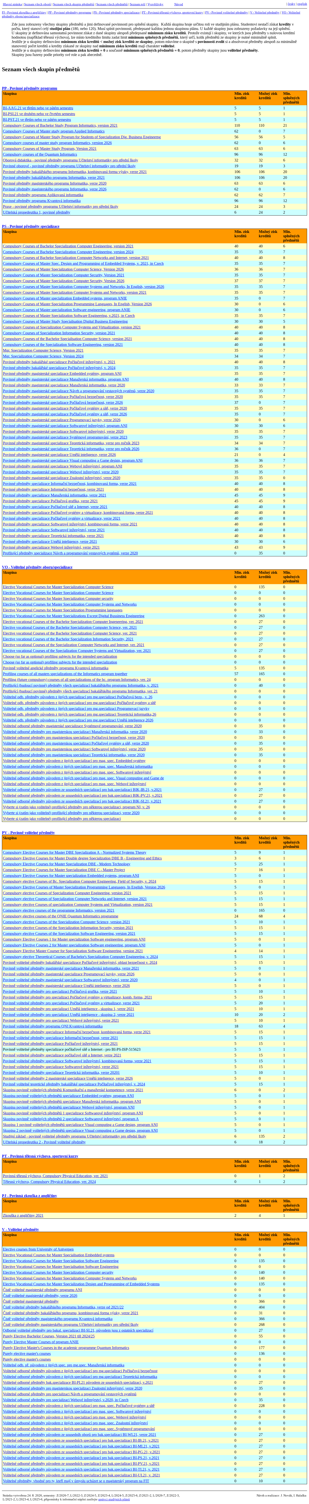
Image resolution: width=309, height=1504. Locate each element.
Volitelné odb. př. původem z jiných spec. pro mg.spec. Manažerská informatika (63, 1365)
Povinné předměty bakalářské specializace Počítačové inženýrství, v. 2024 (59, 368)
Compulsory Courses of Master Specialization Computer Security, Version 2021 (63, 275)
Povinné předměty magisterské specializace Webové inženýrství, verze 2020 (61, 472)
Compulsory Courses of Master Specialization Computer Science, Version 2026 (63, 269)
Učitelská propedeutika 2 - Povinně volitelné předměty (44, 1142)
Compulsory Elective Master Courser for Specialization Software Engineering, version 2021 (73, 951)
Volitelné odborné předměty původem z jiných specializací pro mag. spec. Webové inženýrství (74, 784)
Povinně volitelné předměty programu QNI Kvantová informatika (53, 1026)
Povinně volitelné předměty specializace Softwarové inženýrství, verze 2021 (61, 1067)
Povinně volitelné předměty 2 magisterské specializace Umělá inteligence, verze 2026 (68, 1078)
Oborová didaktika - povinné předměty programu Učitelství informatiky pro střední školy (70, 160)
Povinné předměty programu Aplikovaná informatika (43, 195)
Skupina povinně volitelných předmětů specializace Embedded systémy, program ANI (68, 1096)
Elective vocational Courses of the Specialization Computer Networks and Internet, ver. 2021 (73, 645)
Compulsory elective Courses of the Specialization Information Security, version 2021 (68, 928)
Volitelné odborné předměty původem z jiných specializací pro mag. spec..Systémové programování (79, 1429)
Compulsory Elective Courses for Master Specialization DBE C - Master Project (64, 870)
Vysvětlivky (155, 4)
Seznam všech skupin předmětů (73, 4)
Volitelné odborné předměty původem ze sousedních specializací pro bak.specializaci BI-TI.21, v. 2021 (81, 1469)
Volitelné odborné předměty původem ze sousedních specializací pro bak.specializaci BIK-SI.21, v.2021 (82, 801)
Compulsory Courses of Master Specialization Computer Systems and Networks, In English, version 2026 (83, 287)
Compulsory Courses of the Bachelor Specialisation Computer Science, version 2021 (67, 339)
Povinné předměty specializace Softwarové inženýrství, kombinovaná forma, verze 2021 (70, 524)
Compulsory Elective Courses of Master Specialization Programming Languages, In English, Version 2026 (84, 887)
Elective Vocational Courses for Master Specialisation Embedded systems (58, 1255)
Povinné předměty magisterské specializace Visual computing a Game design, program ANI (72, 460)
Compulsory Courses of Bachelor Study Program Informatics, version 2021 (60, 125)
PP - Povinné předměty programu (69, 12)
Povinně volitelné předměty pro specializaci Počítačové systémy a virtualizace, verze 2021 (71, 1003)
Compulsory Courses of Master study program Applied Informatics (54, 131)
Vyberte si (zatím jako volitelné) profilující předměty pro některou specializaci (62, 819)
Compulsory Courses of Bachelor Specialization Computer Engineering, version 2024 (68, 252)
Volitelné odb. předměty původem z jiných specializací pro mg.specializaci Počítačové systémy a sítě (79, 703)
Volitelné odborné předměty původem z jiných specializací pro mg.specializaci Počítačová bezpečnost (80, 1371)
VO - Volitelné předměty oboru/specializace (37, 567)
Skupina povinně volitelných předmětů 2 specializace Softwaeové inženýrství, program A (71, 1119)
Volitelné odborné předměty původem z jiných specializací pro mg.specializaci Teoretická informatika (80, 1377)
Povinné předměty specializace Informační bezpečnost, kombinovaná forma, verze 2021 (70, 484)
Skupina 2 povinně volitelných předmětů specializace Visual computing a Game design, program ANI (80, 1130)
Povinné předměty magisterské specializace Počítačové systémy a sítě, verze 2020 (65, 408)
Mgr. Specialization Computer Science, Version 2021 (43, 350)
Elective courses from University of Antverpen (38, 1249)
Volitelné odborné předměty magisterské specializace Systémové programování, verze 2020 (72, 726)
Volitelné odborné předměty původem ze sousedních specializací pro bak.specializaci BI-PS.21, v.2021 (81, 1458)
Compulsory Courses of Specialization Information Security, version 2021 (59, 333)
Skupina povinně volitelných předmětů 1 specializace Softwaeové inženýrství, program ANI (73, 1113)
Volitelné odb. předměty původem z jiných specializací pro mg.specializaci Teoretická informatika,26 (79, 714)
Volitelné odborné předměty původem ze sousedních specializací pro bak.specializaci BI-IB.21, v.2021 (81, 1440)
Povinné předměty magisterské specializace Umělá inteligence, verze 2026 (59, 455)
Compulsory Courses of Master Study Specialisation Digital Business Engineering (65, 321)
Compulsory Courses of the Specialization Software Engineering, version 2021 (63, 345)
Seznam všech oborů (37, 4)
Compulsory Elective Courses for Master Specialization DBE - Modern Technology (66, 864)
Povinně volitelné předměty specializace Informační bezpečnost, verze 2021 (60, 1038)
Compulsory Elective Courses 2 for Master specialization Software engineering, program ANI (74, 945)
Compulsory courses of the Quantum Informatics (40, 154)
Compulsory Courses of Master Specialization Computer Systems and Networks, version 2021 (75, 292)
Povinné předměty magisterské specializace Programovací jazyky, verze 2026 (61, 420)
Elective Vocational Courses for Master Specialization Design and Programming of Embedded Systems (81, 1284)
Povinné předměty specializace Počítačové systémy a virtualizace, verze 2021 (61, 518)
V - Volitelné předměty (265, 12)
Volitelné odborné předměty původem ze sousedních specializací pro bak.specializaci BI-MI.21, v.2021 (81, 1446)
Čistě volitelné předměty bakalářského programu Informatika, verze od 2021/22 (63, 1307)
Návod (178, 4)
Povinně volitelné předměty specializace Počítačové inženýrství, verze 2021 (60, 1044)
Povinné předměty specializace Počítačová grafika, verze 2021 (50, 501)
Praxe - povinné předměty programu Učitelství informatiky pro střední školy (60, 206)
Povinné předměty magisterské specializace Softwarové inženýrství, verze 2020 (63, 431)
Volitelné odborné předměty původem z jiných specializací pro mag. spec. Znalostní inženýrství (75, 1423)
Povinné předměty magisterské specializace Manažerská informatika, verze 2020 (64, 385)
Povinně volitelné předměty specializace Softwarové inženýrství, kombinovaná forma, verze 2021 (77, 1061)
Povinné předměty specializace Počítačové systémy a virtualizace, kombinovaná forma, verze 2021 (78, 513)
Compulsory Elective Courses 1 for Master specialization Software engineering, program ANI (74, 939)
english (302, 4)
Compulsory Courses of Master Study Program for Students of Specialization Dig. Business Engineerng (82, 137)
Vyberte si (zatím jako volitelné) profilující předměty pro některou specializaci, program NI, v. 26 (76, 807)
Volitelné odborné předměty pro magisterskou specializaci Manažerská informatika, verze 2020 (75, 732)
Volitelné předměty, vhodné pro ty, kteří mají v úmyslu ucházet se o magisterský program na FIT (76, 1481)
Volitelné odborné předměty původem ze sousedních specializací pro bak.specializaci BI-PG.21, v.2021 (81, 1452)
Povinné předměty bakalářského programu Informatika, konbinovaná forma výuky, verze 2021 (75, 172)
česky (291, 4)
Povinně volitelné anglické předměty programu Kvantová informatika (55, 668)
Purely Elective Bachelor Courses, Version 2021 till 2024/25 (49, 1336)
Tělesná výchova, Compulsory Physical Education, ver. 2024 (49, 1182)
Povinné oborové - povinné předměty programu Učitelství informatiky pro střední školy (69, 166)
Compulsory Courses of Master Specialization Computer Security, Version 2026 (63, 281)
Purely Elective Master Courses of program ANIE (41, 1342)
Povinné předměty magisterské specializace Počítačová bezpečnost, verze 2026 (63, 402)
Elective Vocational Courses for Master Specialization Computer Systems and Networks (70, 604)
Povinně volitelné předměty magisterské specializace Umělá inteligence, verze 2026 (66, 986)
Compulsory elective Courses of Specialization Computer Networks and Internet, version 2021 (75, 899)
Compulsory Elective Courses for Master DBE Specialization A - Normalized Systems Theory (74, 852)
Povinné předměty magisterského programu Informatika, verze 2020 (54, 183)
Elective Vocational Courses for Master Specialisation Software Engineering (61, 1261)
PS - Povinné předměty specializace (116, 12)
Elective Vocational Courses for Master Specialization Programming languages (62, 610)
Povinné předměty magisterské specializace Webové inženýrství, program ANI (62, 466)
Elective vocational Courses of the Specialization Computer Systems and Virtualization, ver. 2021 (77, 651)
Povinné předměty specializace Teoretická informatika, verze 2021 (53, 536)
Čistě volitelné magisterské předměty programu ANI (42, 1290)
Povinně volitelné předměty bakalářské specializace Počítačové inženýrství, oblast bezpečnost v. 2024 (80, 962)
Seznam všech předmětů (112, 4)
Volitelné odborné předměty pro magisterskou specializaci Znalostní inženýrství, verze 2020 (72, 1388)
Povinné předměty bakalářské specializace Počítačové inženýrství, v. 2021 (59, 362)
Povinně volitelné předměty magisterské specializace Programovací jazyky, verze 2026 (68, 974)
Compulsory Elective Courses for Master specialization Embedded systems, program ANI (71, 876)
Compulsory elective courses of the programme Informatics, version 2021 (58, 910)
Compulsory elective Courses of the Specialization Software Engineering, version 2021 (69, 933)
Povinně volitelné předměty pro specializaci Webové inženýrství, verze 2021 (61, 1020)
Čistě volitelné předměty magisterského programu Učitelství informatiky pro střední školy (71, 1324)
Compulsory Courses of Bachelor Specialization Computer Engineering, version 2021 (68, 246)
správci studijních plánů (114, 1499)
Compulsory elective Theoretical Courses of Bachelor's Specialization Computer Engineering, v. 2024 (80, 957)
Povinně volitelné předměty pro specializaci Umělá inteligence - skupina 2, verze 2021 (68, 1015)
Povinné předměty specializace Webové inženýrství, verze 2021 (51, 547)
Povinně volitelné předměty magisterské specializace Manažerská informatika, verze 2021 (71, 968)
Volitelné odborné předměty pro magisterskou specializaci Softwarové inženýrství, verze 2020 (74, 749)
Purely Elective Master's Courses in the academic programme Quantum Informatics (66, 1348)
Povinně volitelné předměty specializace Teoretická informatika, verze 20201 (61, 1072)
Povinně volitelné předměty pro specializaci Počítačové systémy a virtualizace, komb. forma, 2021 (77, 997)
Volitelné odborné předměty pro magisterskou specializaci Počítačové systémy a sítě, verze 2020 (76, 743)
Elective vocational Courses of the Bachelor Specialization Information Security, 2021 (68, 639)
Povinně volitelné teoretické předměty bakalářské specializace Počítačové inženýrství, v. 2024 (74, 1084)
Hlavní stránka (12, 4)
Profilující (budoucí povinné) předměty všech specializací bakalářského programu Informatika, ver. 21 (80, 691)
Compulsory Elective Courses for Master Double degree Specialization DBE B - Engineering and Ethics (82, 858)
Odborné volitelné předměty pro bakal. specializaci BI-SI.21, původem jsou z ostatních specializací (78, 1330)
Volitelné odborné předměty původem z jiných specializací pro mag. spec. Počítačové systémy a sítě (78, 1406)
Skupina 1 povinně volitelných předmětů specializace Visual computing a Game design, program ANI (80, 1125)
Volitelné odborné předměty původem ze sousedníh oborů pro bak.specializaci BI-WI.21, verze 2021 (79, 1435)
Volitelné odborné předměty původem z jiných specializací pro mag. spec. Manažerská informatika (78, 766)
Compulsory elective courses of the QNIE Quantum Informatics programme (60, 916)
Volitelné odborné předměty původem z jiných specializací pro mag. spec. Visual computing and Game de (83, 778)
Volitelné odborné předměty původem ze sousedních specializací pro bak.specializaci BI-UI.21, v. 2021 (81, 1475)
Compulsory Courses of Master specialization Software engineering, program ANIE (66, 310)
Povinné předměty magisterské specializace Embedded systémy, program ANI (62, 373)
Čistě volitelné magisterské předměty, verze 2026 (40, 1296)
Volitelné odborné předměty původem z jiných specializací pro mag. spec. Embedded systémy (74, 761)
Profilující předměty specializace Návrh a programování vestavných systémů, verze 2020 (70, 553)
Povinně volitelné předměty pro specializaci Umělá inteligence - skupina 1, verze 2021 (68, 1009)
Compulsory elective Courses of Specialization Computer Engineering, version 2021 (67, 893)
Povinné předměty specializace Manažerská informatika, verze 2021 (54, 495)
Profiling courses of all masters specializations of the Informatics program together (65, 674)
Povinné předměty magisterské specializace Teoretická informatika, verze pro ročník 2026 (71, 449)
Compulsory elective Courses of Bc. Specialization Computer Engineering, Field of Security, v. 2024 (79, 881)
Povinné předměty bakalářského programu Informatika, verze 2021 (54, 177)
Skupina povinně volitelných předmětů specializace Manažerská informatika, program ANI (72, 1101)
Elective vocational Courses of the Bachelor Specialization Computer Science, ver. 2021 (70, 627)
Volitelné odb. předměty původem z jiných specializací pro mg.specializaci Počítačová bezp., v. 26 (77, 697)
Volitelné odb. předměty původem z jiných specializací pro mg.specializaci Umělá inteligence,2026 (78, 720)
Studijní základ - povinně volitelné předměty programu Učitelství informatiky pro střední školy (74, 1136)
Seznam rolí (137, 4)
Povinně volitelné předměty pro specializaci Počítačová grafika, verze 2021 (60, 991)
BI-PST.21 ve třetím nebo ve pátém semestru (37, 120)
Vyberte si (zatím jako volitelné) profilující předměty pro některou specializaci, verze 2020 (71, 813)
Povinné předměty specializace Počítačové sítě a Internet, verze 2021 (55, 507)
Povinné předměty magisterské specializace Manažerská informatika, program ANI (66, 379)
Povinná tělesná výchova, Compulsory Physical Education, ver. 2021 (55, 1176)
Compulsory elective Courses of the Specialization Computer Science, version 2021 (66, 922)
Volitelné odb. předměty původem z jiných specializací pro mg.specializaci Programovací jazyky (76, 709)
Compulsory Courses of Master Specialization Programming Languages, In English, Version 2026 (77, 304)
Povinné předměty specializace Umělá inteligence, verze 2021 (50, 541)
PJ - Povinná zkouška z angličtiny (24, 12)
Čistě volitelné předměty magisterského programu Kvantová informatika (57, 1319)
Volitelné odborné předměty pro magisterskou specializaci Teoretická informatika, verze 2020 (74, 755)
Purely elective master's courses (27, 1353)
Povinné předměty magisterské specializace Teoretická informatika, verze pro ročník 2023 (71, 443)
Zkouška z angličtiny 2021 (23, 1215)
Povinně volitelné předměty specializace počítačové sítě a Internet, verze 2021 (62, 1055)
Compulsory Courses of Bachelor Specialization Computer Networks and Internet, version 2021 (76, 258)
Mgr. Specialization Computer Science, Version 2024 (43, 356)
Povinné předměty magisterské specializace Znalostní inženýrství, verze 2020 (61, 478)
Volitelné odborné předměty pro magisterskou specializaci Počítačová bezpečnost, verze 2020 (74, 737)
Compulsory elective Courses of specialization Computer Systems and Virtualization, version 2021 (78, 904)
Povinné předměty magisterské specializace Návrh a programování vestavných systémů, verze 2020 (78, 391)
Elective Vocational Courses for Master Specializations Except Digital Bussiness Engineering (73, 616)
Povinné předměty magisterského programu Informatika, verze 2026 (54, 189)
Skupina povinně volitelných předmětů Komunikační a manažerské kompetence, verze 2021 (73, 1090)
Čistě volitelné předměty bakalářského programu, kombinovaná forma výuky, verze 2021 (70, 1313)
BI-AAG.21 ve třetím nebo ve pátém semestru (38, 108)
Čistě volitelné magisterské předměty (31, 1301)
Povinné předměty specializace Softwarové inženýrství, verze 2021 (54, 530)
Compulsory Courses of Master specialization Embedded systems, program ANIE (65, 298)
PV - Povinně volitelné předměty (226, 12)
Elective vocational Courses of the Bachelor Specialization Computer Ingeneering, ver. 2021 (73, 622)
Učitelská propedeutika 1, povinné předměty (36, 212)
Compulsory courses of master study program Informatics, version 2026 (57, 143)
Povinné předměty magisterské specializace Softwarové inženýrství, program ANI (65, 426)
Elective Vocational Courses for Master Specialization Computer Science (58, 587)
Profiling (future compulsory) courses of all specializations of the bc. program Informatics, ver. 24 (77, 680)
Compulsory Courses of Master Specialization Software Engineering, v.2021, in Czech (69, 316)
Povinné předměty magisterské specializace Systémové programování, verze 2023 (65, 437)
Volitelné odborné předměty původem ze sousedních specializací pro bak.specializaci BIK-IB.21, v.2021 (82, 790)
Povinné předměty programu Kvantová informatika (42, 201)
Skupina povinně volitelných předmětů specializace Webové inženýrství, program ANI (68, 1107)
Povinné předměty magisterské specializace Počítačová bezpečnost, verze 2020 (63, 397)
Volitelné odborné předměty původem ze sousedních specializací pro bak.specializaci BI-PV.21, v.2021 (81, 1464)
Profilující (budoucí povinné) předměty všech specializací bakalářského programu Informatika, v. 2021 (81, 685)
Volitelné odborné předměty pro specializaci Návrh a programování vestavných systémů (69, 1394)
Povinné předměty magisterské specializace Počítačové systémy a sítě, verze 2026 (65, 414)
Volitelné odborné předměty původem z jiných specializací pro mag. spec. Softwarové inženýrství (77, 772)
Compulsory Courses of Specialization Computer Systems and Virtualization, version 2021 (72, 327)
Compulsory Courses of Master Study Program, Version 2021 (50, 149)
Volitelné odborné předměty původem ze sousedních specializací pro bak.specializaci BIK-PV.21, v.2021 (82, 795)
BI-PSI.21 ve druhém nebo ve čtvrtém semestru (39, 114)
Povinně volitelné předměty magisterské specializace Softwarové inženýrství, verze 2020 (70, 980)
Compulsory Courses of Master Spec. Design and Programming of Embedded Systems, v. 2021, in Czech (83, 263)
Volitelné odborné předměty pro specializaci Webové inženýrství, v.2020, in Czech (65, 1400)
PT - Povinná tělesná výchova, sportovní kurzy (172, 12)
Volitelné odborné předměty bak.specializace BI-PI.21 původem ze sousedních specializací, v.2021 (78, 1382)
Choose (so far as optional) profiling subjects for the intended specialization (60, 656)
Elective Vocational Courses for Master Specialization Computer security (58, 598)
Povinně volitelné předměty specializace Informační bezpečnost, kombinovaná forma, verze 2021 (77, 1032)
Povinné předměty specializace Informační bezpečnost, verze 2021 (53, 489)
